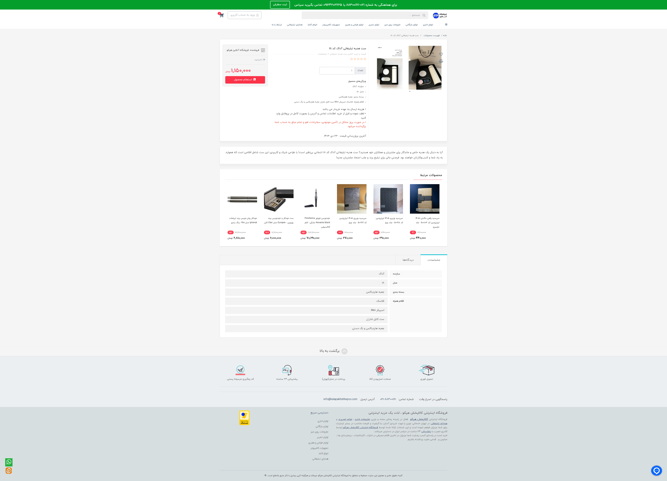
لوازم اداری (428, 24)
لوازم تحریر (374, 24)
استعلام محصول (243, 79)
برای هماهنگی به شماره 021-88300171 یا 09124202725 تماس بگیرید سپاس (345, 5)
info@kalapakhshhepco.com (340, 399)
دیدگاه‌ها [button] (408, 260)
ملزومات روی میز (392, 24)
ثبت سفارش (280, 4)
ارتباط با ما (277, 24)
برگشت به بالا (330, 351)
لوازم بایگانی (412, 24)
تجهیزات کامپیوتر (331, 24)
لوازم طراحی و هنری (354, 24)
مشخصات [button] (434, 260)
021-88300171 (388, 399)
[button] (224, 15)
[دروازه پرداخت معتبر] (244, 417)
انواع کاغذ (312, 24)
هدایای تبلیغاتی (294, 24)
